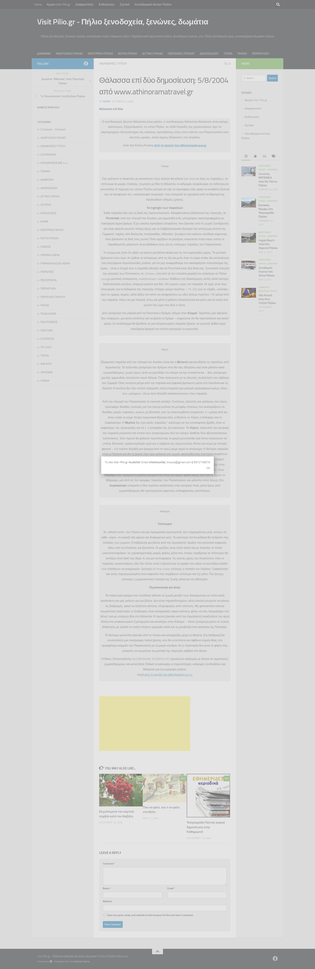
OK (208, 468)
